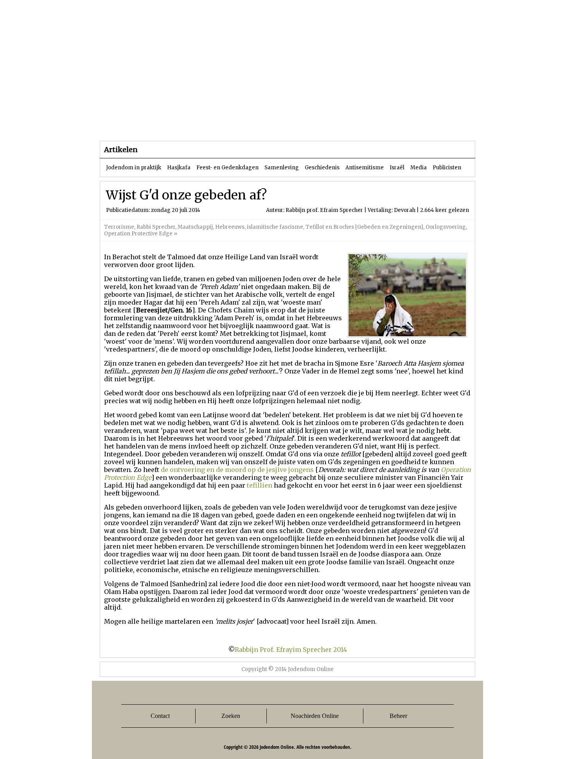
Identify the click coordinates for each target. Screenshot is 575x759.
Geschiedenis (322, 167)
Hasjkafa (178, 167)
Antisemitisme (364, 167)
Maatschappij (195, 227)
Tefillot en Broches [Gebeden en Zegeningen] (364, 227)
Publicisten (447, 167)
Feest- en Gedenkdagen (227, 167)
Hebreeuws (229, 227)
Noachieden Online (315, 715)
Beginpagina (128, 125)
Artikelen (194, 125)
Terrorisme (119, 227)
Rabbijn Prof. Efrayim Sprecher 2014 (291, 649)
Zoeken (230, 715)
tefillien (259, 485)
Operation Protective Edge (138, 233)
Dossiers (245, 125)
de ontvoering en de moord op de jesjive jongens (237, 470)
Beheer (398, 715)
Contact (160, 715)
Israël (397, 167)
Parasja (293, 125)
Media (418, 167)
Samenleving (281, 167)
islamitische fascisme (275, 227)
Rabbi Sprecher (156, 227)
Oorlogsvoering (446, 227)
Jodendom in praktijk (133, 167)
